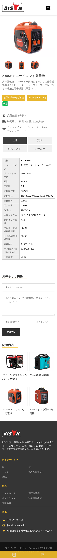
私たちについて (36, 472)
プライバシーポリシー (17, 548)
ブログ (5, 472)
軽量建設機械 (35, 498)
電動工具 (6, 503)
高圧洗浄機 (34, 493)
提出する (11, 332)
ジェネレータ (8, 493)
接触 (4, 477)
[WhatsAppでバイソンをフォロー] (5, 104)
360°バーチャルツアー (48, 8)
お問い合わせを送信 (14, 97)
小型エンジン (8, 498)
